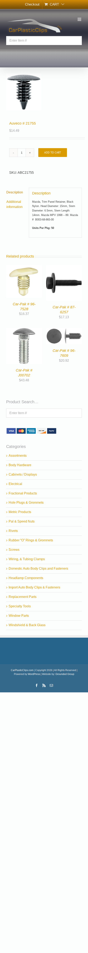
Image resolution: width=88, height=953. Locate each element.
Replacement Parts (22, 597)
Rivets (13, 531)
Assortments (18, 455)
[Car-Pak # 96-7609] (64, 330)
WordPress (34, 674)
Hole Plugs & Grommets (26, 502)
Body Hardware (20, 465)
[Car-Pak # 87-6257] (64, 267)
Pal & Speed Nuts (22, 521)
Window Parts (19, 615)
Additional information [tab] (14, 204)
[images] (44, 92)
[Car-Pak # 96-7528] (24, 267)
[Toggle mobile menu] (80, 19)
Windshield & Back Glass (27, 625)
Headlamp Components (26, 578)
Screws (14, 549)
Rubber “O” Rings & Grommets (31, 540)
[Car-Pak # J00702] (24, 330)
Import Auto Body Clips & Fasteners (34, 587)
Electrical (15, 484)
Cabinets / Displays (23, 474)
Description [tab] (14, 192)
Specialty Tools (20, 606)
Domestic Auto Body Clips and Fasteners (38, 568)
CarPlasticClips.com (22, 670)
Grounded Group (64, 674)
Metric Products (20, 512)
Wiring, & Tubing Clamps (27, 559)
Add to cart (52, 152)
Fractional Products (23, 493)
